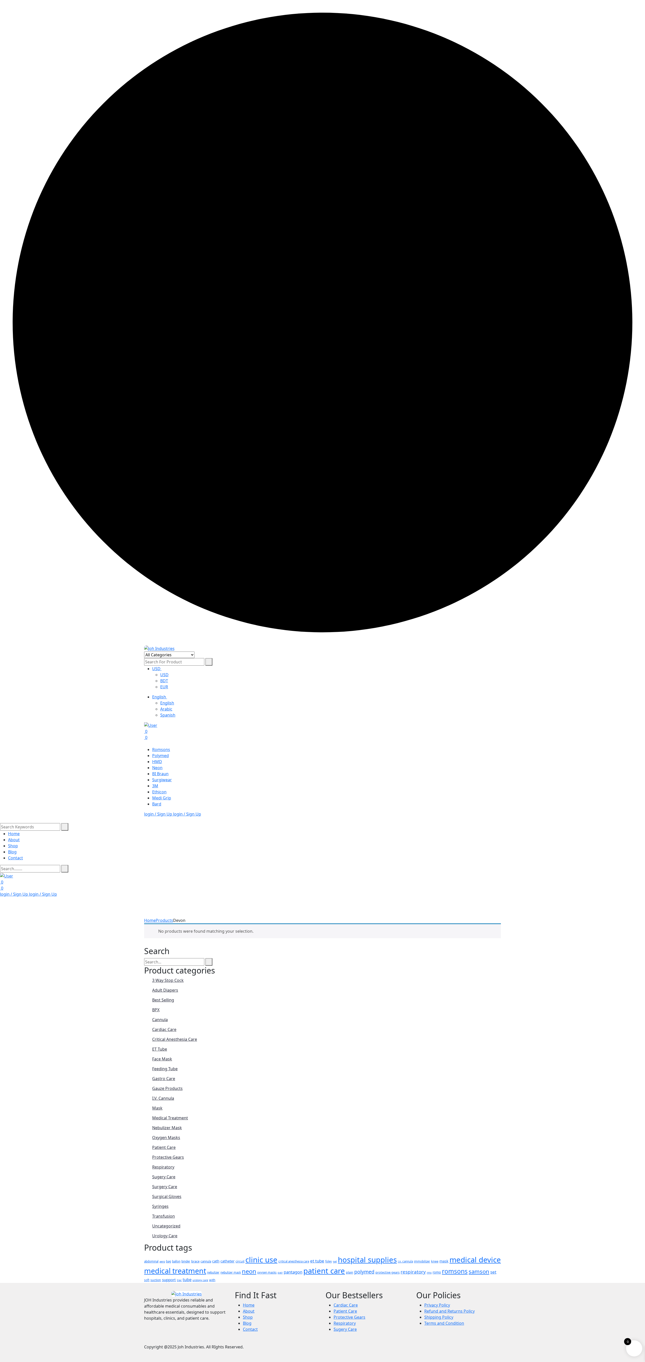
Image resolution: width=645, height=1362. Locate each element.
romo (437, 1272)
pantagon (293, 1272)
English (159, 697)
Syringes (160, 1206)
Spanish (167, 715)
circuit (240, 1261)
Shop (13, 846)
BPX (155, 1010)
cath (215, 1260)
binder (185, 1261)
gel (335, 1261)
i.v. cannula (405, 1261)
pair (280, 1272)
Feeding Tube (165, 1069)
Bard (156, 804)
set (493, 1272)
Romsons (161, 749)
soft (146, 1280)
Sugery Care (163, 1177)
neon (249, 1271)
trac (179, 1280)
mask (443, 1261)
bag (168, 1261)
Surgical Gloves (166, 1196)
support (169, 1279)
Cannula (160, 1019)
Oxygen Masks (166, 1137)
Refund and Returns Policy (449, 1311)
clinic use (261, 1260)
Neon (157, 767)
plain (349, 1272)
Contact (15, 858)
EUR (164, 687)
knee (434, 1261)
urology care (200, 1280)
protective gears (387, 1272)
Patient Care (164, 1147)
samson (479, 1271)
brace (195, 1261)
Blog (12, 852)
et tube (317, 1261)
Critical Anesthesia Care (174, 1039)
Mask (157, 1108)
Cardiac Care (164, 1029)
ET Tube (159, 1049)
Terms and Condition (444, 1323)
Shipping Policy (438, 1317)
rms (429, 1272)
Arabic (166, 709)
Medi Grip (161, 798)
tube (187, 1279)
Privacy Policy (437, 1305)
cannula (206, 1261)
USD (157, 668)
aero (162, 1261)
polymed (364, 1271)
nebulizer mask (230, 1272)
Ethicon (159, 792)
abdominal (151, 1261)
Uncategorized (166, 1226)
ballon (176, 1261)
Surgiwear (162, 780)
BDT (164, 681)
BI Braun (160, 773)
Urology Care (164, 1236)
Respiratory (163, 1167)
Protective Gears (168, 1157)
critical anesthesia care (293, 1261)
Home (14, 833)
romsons (455, 1271)
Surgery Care (164, 1186)
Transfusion (163, 1216)
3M (155, 786)
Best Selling (163, 1000)
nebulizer (213, 1272)
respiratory (413, 1272)
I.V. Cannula (163, 1098)
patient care (324, 1271)
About (14, 839)
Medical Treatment (170, 1118)
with (212, 1280)
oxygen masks (267, 1272)
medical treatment (175, 1271)
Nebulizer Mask (167, 1127)
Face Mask (162, 1059)
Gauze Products (167, 1088)
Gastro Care (163, 1078)
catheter (227, 1260)
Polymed (160, 755)
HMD (157, 761)
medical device (475, 1260)
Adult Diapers (165, 990)
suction (155, 1280)
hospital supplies (367, 1260)
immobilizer (422, 1261)
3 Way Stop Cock (168, 980)
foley (328, 1261)
